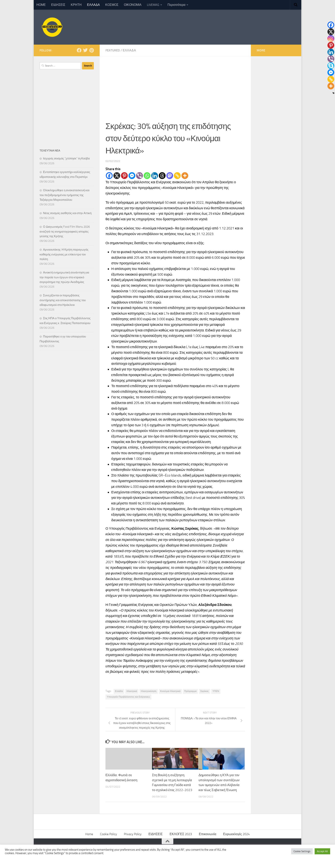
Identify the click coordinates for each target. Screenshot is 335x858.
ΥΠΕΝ (215, 691)
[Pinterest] (124, 175)
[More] (184, 175)
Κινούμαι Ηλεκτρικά (170, 691)
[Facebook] (109, 175)
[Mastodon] (169, 175)
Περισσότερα (176, 5)
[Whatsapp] (147, 175)
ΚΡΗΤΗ (76, 5)
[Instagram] (330, 38)
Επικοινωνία (207, 834)
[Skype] (330, 65)
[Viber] (139, 175)
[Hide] (333, 93)
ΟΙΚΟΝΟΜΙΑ (133, 5)
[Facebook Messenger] (132, 175)
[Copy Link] (177, 175)
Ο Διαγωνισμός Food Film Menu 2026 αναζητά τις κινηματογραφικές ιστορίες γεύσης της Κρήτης (65, 231)
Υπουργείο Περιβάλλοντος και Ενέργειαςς (128, 696)
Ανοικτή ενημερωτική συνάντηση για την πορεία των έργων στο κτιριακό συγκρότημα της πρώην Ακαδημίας (64, 277)
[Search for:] (60, 65)
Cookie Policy (108, 834)
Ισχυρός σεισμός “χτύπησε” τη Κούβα (66, 158)
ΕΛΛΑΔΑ (93, 5)
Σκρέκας (204, 691)
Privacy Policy (133, 834)
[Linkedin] (154, 175)
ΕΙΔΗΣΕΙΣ (58, 5)
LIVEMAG (153, 5)
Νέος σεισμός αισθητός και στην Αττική (67, 213)
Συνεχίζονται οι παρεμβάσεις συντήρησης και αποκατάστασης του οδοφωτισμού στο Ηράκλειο (63, 300)
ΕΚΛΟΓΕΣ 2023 (181, 834)
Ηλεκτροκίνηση (148, 691)
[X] (116, 175)
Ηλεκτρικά (132, 691)
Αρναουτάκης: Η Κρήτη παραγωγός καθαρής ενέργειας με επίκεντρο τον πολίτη (64, 254)
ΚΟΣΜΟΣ (111, 5)
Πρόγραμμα (190, 691)
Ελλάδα (119, 691)
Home (89, 834)
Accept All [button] (322, 851)
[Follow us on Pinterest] (91, 50)
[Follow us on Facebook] (79, 50)
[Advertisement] (175, 85)
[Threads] (162, 175)
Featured (112, 50)
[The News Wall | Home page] (52, 27)
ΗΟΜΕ (41, 5)
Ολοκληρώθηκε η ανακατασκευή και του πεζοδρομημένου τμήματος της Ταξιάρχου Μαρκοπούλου (64, 195)
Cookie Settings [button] (302, 851)
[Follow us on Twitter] (85, 50)
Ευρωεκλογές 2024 (236, 834)
